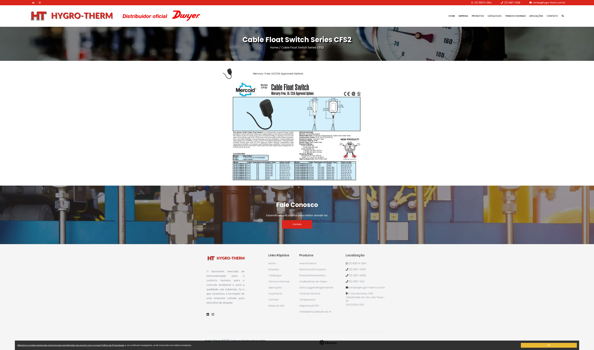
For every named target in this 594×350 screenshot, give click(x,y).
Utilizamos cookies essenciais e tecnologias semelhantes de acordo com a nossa (59, 345)
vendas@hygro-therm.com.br (549, 2)
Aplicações (536, 15)
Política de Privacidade (112, 345)
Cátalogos (494, 15)
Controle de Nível (309, 293)
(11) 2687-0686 (357, 275)
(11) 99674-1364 (483, 2)
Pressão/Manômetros (312, 275)
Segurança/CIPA (309, 305)
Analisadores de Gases (313, 281)
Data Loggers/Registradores (316, 287)
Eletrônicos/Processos (312, 269)
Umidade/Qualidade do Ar (315, 311)
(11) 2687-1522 (357, 281)
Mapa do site (276, 305)
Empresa (463, 15)
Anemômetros (307, 263)
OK (548, 345)
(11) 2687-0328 (512, 2)
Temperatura (307, 299)
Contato (552, 15)
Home (452, 15)
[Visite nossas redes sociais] (31, 2)
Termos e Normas (515, 15)
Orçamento (275, 293)
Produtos (478, 15)
